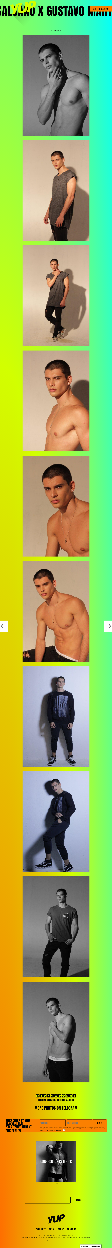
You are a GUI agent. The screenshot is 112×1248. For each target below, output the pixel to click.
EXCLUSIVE (41, 1229)
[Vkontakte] (52, 1095)
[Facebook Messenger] (59, 1095)
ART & (96, 9)
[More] (74, 1095)
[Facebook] (37, 1095)
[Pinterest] (48, 1095)
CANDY (104, 9)
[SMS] (63, 1095)
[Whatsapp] (67, 1095)
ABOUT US (71, 1229)
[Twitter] (44, 1095)
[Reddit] (56, 1095)
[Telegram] (71, 1095)
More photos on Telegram (56, 1108)
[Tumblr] (41, 1095)
